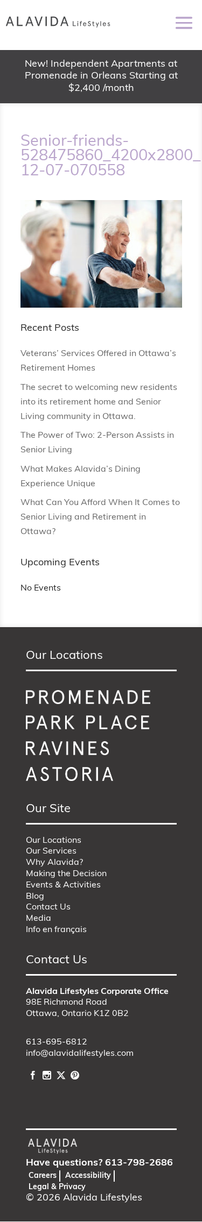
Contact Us (48, 907)
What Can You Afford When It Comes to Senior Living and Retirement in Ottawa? (100, 517)
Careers (43, 1176)
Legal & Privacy (57, 1187)
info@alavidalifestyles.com (80, 1053)
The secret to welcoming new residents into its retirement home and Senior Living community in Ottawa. (98, 402)
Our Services (51, 851)
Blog (35, 896)
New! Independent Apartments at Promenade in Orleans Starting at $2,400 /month (101, 77)
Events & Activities (63, 885)
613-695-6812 (56, 1042)
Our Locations (53, 840)
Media (38, 918)
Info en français (56, 930)
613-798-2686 (139, 1163)
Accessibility (88, 1176)
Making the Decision (66, 874)
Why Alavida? (54, 862)
